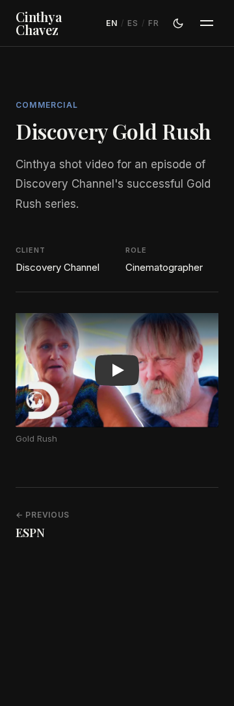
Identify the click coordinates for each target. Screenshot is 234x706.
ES (132, 23)
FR (153, 23)
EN (111, 23)
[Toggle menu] (206, 23)
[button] (117, 370)
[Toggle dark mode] (178, 23)
